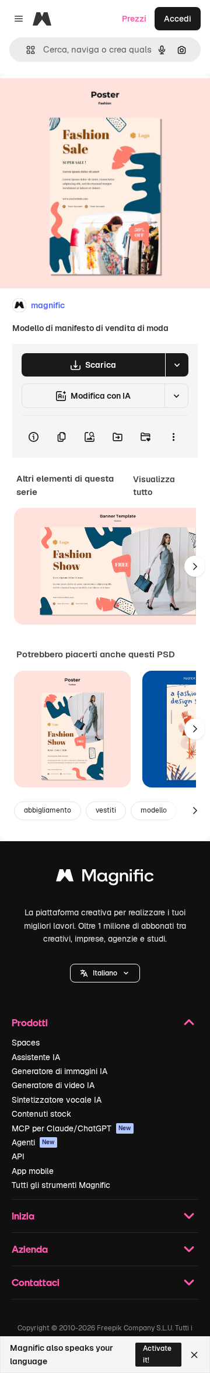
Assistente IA (36, 1057)
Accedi (177, 18)
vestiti (106, 810)
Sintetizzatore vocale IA (57, 1100)
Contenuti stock (41, 1114)
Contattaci (36, 1282)
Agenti (33, 1142)
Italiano (105, 973)
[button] (105, 973)
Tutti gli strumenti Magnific (61, 1185)
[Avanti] (194, 566)
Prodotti (30, 1022)
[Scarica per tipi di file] (176, 365)
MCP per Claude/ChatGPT (71, 1128)
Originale (77, 100)
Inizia (23, 1216)
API (18, 1156)
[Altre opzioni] (173, 436)
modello (154, 810)
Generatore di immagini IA (59, 1071)
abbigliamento (47, 810)
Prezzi (134, 18)
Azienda (30, 1249)
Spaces (26, 1042)
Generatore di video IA (53, 1085)
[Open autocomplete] (26, 50)
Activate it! (157, 1354)
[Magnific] (105, 878)
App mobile (33, 1171)
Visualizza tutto (154, 485)
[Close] (194, 1355)
